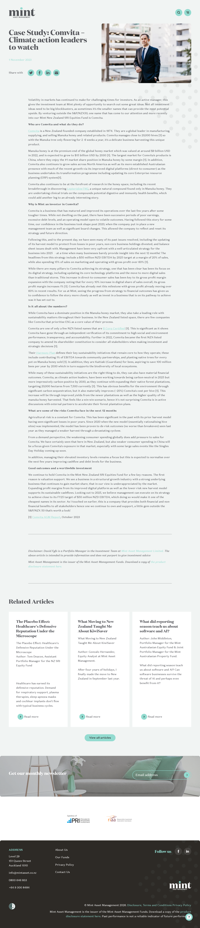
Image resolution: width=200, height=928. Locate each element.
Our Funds (62, 857)
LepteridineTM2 (77, 188)
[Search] (178, 12)
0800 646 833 (18, 880)
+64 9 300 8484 (19, 887)
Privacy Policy (64, 864)
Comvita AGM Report (46, 517)
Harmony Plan (45, 352)
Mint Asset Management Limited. (142, 551)
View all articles (100, 737)
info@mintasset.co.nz (22, 872)
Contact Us (62, 872)
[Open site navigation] (187, 12)
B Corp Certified (114, 328)
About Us (61, 849)
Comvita (33, 131)
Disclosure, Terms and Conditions (149, 905)
